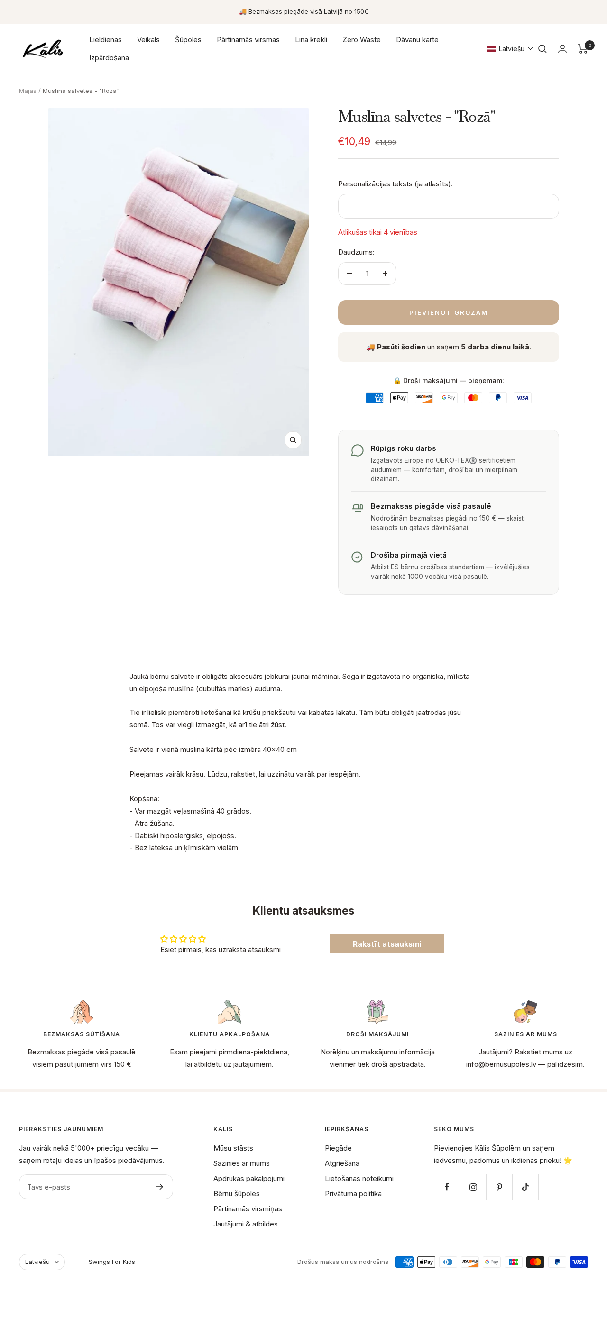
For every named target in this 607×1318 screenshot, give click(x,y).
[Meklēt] (542, 49)
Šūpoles (188, 39)
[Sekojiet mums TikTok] (525, 1187)
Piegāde (338, 1148)
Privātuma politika (353, 1193)
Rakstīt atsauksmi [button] (387, 944)
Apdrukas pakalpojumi (249, 1178)
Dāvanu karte (417, 39)
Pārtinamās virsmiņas (247, 1208)
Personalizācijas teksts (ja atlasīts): (395, 183)
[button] (510, 48)
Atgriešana (342, 1163)
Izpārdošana (109, 57)
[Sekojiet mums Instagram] (473, 1187)
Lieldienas (105, 39)
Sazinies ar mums (241, 1163)
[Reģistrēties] (160, 1186)
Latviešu (37, 1261)
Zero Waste (361, 39)
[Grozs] (583, 49)
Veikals (148, 39)
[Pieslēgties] (562, 49)
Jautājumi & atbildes (245, 1223)
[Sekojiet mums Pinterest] (499, 1187)
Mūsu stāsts (233, 1148)
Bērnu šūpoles (236, 1193)
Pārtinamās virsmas (248, 39)
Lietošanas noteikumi (359, 1178)
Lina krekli (311, 39)
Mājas (28, 90)
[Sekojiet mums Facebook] (447, 1187)
